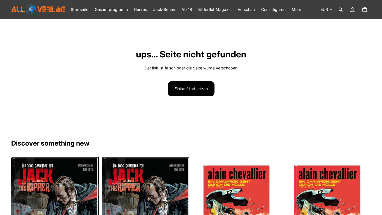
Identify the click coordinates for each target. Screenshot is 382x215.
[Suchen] (340, 9)
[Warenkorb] (365, 9)
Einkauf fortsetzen (191, 88)
